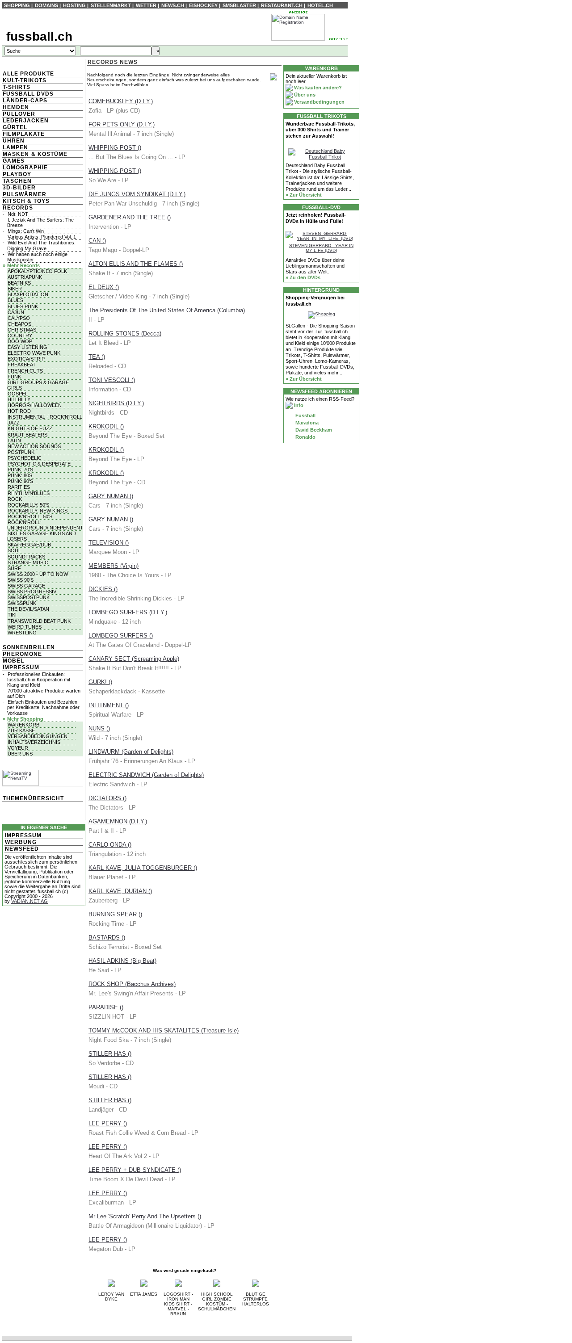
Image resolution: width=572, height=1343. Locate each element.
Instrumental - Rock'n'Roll (45, 417)
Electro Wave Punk (34, 353)
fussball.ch (39, 36)
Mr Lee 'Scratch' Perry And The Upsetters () (144, 1216)
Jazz (14, 422)
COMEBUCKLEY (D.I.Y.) (120, 101)
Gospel (18, 393)
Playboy (17, 174)
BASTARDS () (106, 937)
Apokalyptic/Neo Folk (37, 271)
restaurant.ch (282, 5)
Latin (14, 440)
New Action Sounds (34, 446)
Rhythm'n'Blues (29, 493)
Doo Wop (20, 341)
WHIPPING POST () (114, 147)
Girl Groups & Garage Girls (38, 385)
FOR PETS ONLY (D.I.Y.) (121, 124)
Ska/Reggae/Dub (29, 544)
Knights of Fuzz (30, 428)
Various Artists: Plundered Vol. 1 (42, 236)
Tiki (12, 614)
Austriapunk (25, 277)
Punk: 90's (20, 481)
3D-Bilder (19, 188)
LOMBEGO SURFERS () (120, 635)
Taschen (17, 181)
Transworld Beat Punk (39, 621)
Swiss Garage (26, 585)
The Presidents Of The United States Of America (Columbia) (166, 310)
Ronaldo (304, 437)
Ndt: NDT (18, 214)
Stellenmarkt (111, 5)
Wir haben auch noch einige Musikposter (37, 257)
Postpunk (21, 452)
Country (20, 335)
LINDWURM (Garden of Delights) (130, 751)
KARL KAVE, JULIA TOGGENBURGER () (142, 868)
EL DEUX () (103, 287)
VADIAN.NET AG (29, 901)
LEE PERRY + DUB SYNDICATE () (134, 1170)
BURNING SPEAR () (115, 914)
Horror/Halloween (35, 405)
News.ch (172, 5)
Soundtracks (26, 556)
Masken (16, 154)
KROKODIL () (106, 426)
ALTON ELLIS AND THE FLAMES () (135, 263)
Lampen (15, 147)
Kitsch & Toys (26, 201)
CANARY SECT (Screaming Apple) (133, 658)
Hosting (74, 5)
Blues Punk (23, 306)
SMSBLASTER (239, 5)
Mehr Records (23, 265)
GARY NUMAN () (110, 496)
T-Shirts (16, 87)
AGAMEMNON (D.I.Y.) (117, 821)
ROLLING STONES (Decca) (124, 333)
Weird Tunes (25, 627)
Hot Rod (19, 411)
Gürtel (15, 127)
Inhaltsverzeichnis (34, 742)
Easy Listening (27, 347)
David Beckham (313, 429)
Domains (46, 5)
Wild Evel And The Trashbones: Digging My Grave (41, 245)
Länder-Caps (25, 100)
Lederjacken (26, 121)
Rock (15, 499)
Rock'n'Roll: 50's (30, 516)
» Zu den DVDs (303, 277)
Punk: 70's (20, 469)
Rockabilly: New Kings (37, 510)
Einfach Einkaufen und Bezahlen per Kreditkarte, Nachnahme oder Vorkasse (43, 707)
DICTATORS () (107, 798)
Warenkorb (23, 724)
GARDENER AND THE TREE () (129, 217)
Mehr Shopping (25, 719)
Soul (14, 550)
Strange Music (28, 562)
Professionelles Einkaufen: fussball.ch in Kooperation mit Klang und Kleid (38, 680)
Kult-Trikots (24, 80)
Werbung (21, 842)
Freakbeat (22, 364)
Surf (14, 568)
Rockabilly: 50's (28, 505)
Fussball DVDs (28, 94)
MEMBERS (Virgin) (113, 565)
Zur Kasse (21, 730)
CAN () (97, 240)
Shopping (17, 5)
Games (14, 161)
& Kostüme (48, 154)
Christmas (22, 329)
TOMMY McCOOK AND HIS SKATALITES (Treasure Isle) (163, 1030)
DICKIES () (103, 589)
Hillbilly (19, 399)
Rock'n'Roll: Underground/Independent (45, 525)
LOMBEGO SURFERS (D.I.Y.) (127, 612)
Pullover (19, 114)
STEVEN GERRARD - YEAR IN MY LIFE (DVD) (321, 248)
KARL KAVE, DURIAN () (120, 891)
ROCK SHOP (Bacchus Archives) (132, 984)
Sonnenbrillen (29, 647)
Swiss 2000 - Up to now (38, 574)
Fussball (304, 415)
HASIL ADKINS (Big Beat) (122, 960)
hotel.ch (320, 5)
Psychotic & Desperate (39, 463)
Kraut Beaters (27, 434)
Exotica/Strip (26, 358)
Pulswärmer (24, 194)
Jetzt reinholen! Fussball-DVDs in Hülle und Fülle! (316, 217)
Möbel (13, 661)
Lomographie (25, 167)
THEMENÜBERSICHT (33, 798)
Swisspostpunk (29, 597)
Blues (15, 300)
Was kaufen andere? (317, 87)
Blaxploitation (28, 294)
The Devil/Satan (28, 609)
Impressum (21, 667)
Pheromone (22, 654)
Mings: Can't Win (26, 231)
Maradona (306, 422)
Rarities (19, 487)
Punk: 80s (20, 475)
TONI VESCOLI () (111, 380)
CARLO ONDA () (109, 844)
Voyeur (18, 748)
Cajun (16, 312)
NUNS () (99, 728)
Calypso (19, 318)
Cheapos (19, 324)
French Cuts (25, 371)
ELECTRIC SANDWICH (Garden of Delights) (146, 775)
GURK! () (100, 682)
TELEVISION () (108, 542)
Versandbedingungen (37, 736)
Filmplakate (24, 134)
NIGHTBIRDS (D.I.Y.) (116, 403)
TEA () (96, 356)
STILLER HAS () (109, 1053)
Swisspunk (22, 603)
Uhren (14, 141)
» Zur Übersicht (304, 194)
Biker (15, 288)
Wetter (146, 5)
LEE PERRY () (107, 1123)
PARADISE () (105, 1007)
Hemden (16, 107)
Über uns (20, 753)
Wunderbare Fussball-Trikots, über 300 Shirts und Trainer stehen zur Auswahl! (320, 129)
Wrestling (22, 632)
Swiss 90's (21, 580)
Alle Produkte (28, 74)
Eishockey (203, 5)
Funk (14, 376)
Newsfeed (22, 849)
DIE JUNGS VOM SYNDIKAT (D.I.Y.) (136, 194)
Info (298, 405)
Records (18, 208)
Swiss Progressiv (32, 591)
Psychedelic (25, 458)
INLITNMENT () (108, 705)
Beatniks (19, 282)
